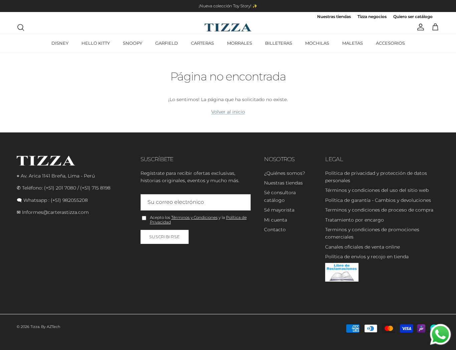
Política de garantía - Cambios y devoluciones (378, 200)
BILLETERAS (278, 43)
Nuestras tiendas (334, 17)
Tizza (34, 326)
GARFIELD (166, 43)
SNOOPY (132, 43)
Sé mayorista (279, 210)
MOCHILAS (317, 43)
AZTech (53, 326)
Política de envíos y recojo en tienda (367, 257)
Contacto (275, 230)
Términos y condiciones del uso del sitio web (377, 190)
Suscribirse (164, 236)
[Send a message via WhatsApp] (440, 334)
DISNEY (59, 43)
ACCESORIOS (390, 43)
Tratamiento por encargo (354, 220)
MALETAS (352, 43)
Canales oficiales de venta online (362, 247)
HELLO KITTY (95, 43)
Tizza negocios (372, 17)
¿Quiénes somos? (284, 173)
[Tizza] (228, 27)
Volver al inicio (228, 112)
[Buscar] (21, 27)
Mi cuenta (275, 220)
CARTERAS (202, 43)
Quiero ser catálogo (413, 17)
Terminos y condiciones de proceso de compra (379, 210)
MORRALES (239, 43)
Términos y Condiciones (194, 217)
